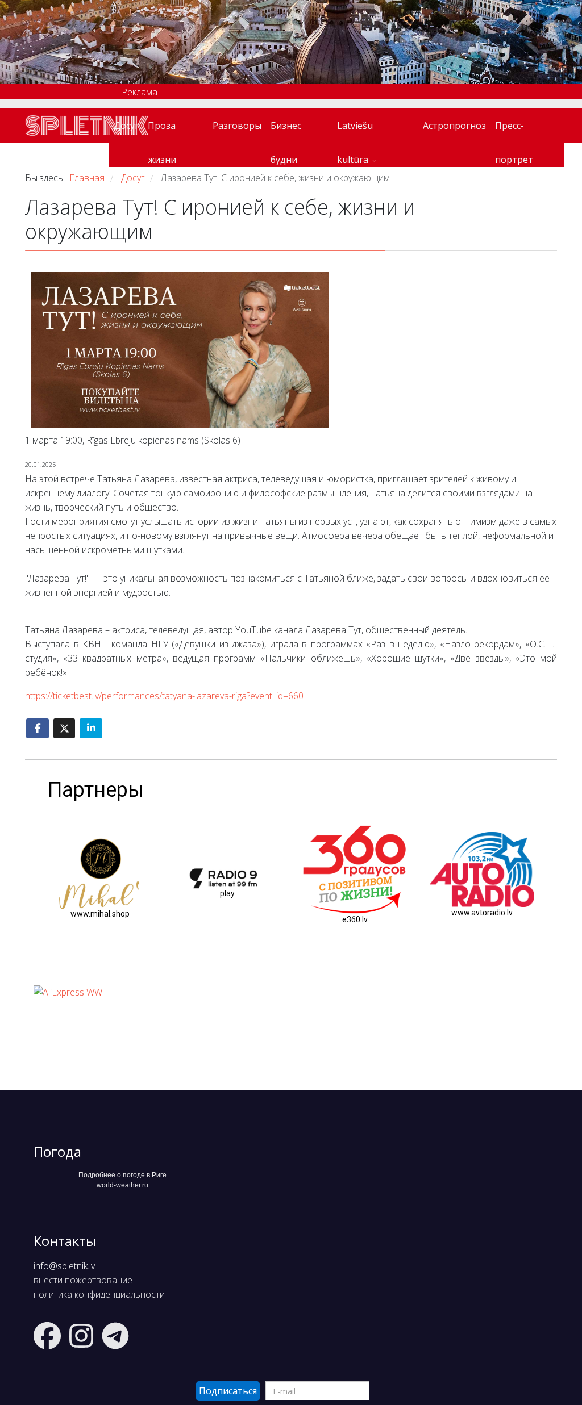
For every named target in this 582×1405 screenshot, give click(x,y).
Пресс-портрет (514, 131)
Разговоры (237, 125)
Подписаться (228, 1391)
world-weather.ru (122, 1185)
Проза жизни (162, 131)
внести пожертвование (83, 1280)
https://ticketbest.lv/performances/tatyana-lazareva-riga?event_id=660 (164, 695)
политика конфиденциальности (99, 1294)
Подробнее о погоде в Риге (122, 1175)
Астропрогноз (454, 125)
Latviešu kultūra (355, 131)
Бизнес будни (286, 131)
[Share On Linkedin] (91, 728)
